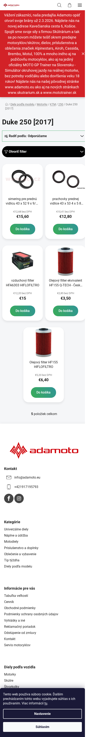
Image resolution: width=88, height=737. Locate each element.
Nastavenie (42, 714)
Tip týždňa (11, 560)
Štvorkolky (11, 687)
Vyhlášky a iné (14, 620)
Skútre (8, 680)
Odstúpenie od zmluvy (20, 633)
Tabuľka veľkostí (16, 596)
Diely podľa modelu (18, 566)
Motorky (10, 674)
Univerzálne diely (16, 529)
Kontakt (9, 639)
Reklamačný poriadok (19, 627)
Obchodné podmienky (20, 608)
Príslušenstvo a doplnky (21, 548)
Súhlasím (42, 727)
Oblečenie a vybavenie (20, 554)
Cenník (9, 602)
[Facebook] (9, 498)
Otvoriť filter (18, 152)
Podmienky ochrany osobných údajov (31, 614)
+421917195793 (26, 487)
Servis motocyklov (17, 645)
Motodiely (11, 542)
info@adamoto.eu (27, 477)
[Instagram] (19, 498)
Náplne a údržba (16, 535)
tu (45, 703)
